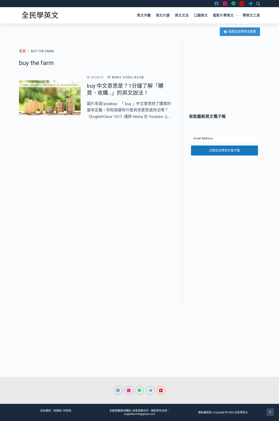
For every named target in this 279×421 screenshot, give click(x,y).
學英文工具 (251, 15)
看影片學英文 (223, 15)
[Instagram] (225, 3)
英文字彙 (144, 15)
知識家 (57, 410)
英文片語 (163, 15)
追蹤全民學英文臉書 (242, 31)
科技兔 (67, 410)
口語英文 (201, 15)
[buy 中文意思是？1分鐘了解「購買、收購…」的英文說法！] (50, 97)
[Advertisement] (224, 76)
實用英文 (117, 77)
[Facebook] (216, 3)
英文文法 (182, 15)
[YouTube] (242, 3)
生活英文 (128, 77)
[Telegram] (250, 3)
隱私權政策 (204, 412)
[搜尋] (258, 4)
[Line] (233, 3)
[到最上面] (270, 412)
